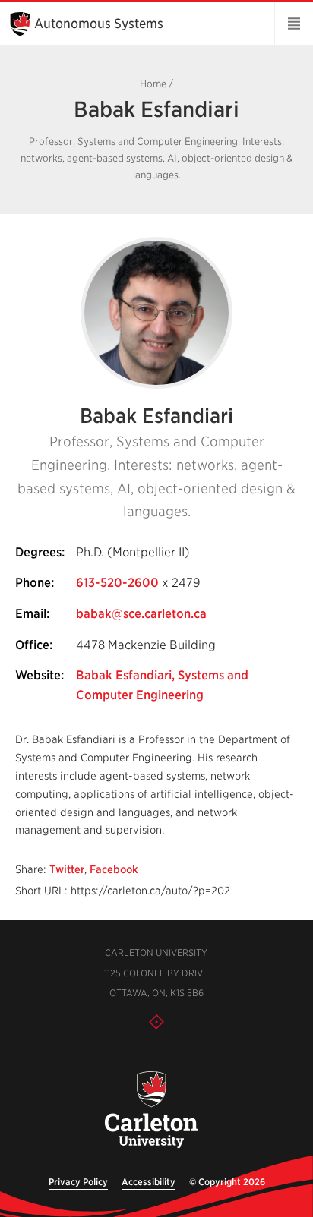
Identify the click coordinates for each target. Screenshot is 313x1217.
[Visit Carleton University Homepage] (150, 1110)
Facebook (114, 869)
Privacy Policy (78, 1181)
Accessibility (148, 1181)
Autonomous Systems (98, 23)
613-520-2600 (117, 582)
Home (153, 84)
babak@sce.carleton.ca (141, 614)
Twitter (66, 869)
